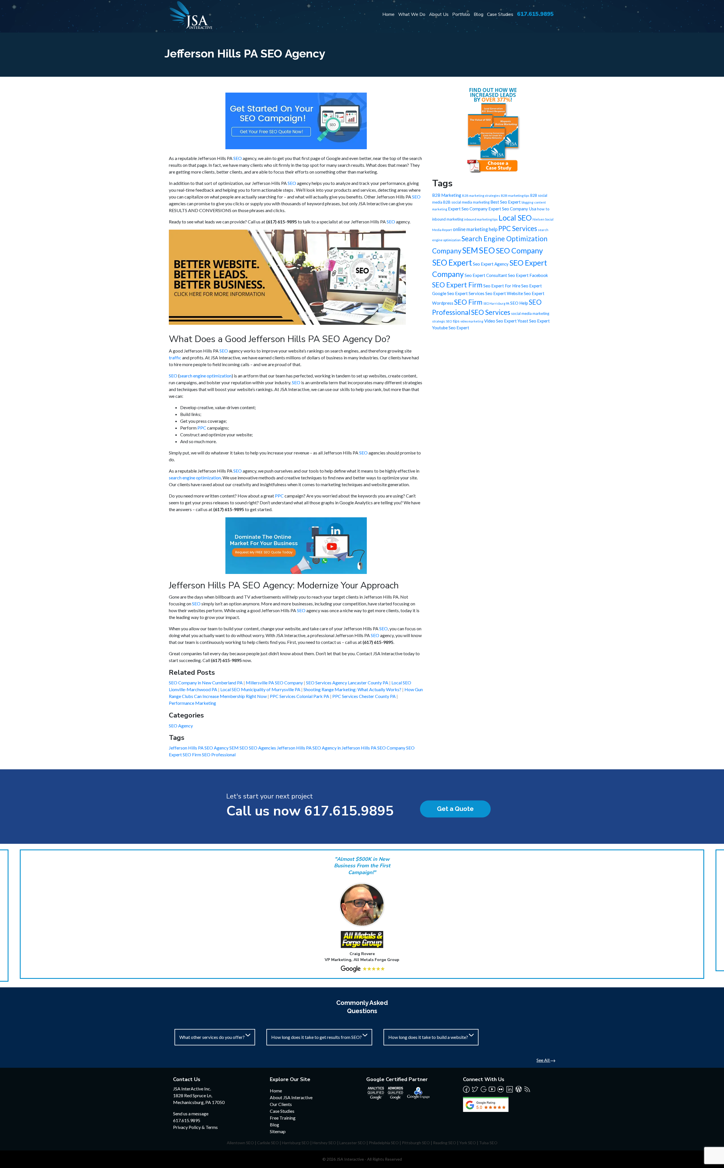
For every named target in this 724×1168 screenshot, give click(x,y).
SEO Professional (219, 754)
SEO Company (391, 747)
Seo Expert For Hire (501, 285)
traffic (175, 357)
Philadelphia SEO (384, 1142)
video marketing (471, 321)
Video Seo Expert (500, 320)
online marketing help (475, 229)
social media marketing (530, 313)
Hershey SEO (324, 1142)
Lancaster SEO (352, 1142)
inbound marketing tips (481, 219)
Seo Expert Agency (490, 263)
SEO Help (519, 303)
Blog (478, 14)
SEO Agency (181, 725)
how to (543, 208)
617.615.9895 (535, 14)
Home (388, 14)
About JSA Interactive (291, 1097)
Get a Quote (455, 808)
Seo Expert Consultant (486, 275)
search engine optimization (206, 375)
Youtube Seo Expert (450, 327)
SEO (237, 158)
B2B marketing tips (515, 195)
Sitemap (278, 1131)
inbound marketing (447, 219)
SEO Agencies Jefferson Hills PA (281, 747)
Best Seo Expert (505, 201)
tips (456, 321)
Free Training (283, 1117)
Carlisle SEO (268, 1142)
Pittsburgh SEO (416, 1142)
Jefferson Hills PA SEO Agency (199, 747)
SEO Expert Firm (457, 285)
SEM (234, 747)
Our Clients (281, 1104)
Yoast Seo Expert (534, 320)
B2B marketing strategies (481, 195)
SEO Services (490, 312)
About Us (439, 14)
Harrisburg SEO (295, 1142)
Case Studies (500, 14)
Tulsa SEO (488, 1142)
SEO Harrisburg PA (496, 303)
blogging (527, 202)
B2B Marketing (446, 195)
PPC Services (517, 228)
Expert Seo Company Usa (512, 208)
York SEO (467, 1142)
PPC (201, 427)
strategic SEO (442, 321)
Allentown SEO (240, 1142)
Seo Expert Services (465, 293)
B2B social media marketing (466, 202)
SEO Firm (192, 754)
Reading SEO (444, 1142)
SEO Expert (452, 262)
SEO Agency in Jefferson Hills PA (345, 747)
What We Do (411, 14)
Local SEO (515, 217)
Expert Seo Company (468, 208)
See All (543, 1060)
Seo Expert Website (504, 293)
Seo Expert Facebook (528, 275)
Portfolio (461, 14)
